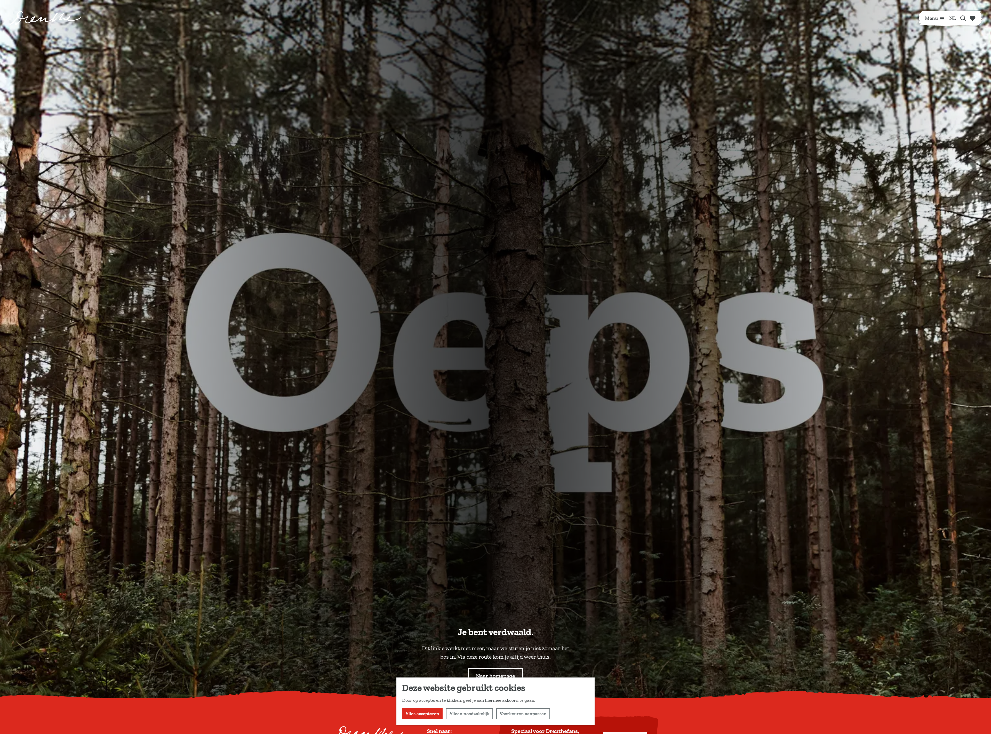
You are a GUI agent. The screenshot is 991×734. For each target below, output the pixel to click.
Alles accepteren (422, 713)
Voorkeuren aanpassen (523, 713)
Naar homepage (495, 675)
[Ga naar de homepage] (45, 18)
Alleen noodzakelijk (469, 713)
